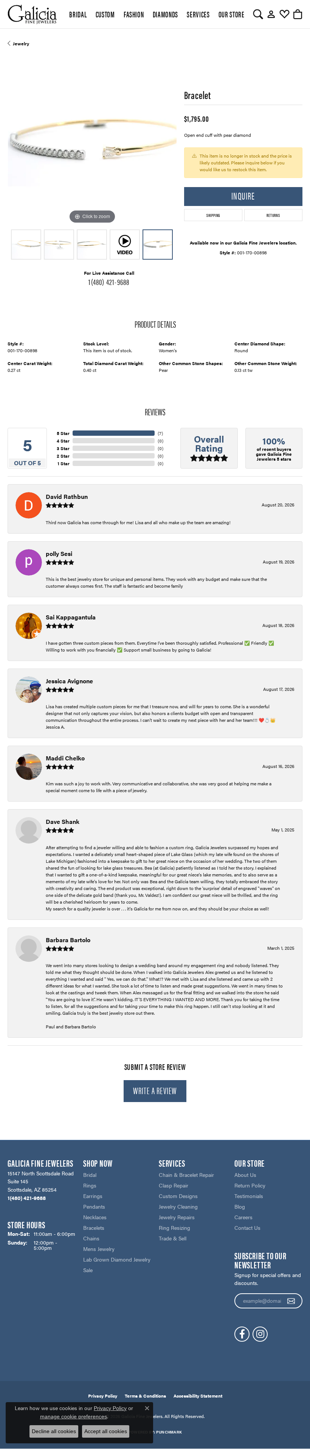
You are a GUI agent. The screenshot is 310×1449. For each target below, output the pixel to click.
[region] (92, 141)
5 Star (63, 433)
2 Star (63, 455)
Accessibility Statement (198, 1395)
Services (198, 14)
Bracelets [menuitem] (93, 1227)
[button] (258, 14)
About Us (245, 1174)
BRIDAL (78, 14)
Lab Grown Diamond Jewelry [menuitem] (116, 1259)
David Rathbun (67, 496)
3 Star (63, 448)
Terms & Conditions (145, 1395)
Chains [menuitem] (91, 1238)
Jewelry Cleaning (178, 1206)
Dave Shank (62, 821)
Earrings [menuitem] (92, 1196)
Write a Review (155, 1090)
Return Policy (249, 1185)
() (160, 433)
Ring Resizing (174, 1227)
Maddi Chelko (65, 758)
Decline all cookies (54, 1431)
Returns (273, 215)
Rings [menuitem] (89, 1185)
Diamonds (165, 14)
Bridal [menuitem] (89, 1174)
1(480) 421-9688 (108, 282)
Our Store (232, 14)
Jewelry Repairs (177, 1217)
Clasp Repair (173, 1185)
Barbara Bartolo (68, 939)
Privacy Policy (102, 1395)
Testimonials (248, 1196)
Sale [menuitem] (88, 1270)
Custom (105, 14)
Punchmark (169, 1432)
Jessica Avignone (69, 681)
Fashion (134, 14)
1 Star (63, 463)
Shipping (213, 215)
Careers (243, 1217)
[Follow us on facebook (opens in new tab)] (242, 1334)
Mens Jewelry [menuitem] (99, 1248)
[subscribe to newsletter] (291, 1301)
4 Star (63, 440)
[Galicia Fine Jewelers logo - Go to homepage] (32, 14)
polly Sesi (59, 553)
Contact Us (247, 1227)
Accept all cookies (105, 1431)
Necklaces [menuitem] (95, 1217)
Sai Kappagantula (71, 617)
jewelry (21, 43)
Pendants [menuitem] (94, 1206)
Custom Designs (178, 1196)
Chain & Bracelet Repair (186, 1174)
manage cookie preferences (73, 1416)
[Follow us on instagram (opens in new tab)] (260, 1334)
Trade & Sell (172, 1238)
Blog (239, 1206)
